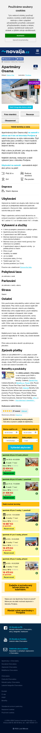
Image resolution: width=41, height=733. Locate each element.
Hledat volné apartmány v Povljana (20, 611)
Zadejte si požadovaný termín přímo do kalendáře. (20, 587)
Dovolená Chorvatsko (9, 664)
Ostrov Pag (14, 61)
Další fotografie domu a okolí (20, 107)
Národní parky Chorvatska (11, 682)
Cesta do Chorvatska (9, 679)
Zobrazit (24, 411)
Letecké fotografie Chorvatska (12, 685)
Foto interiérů (10, 114)
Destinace (7, 61)
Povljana (21, 61)
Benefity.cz (20, 383)
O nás (4, 694)
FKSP (4, 697)
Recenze (30, 114)
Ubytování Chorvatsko (9, 667)
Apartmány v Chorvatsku (10, 661)
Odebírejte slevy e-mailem (18, 648)
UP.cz (35, 398)
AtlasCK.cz (19, 415)
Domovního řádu (26, 267)
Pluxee (27, 383)
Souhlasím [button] (20, 35)
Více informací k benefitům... (25, 400)
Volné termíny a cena (20, 126)
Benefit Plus (33, 380)
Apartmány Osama (11, 69)
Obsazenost (10, 120)
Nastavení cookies (8, 709)
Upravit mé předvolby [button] (20, 40)
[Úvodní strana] (2, 62)
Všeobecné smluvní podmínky (12, 706)
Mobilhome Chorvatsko (10, 670)
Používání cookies (8, 712)
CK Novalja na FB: (16, 627)
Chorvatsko (6, 676)
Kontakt (4, 691)
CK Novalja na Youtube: (18, 639)
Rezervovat (9, 473)
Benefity (4, 700)
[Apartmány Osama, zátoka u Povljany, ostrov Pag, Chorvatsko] (20, 91)
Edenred (26, 388)
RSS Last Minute (21, 728)
